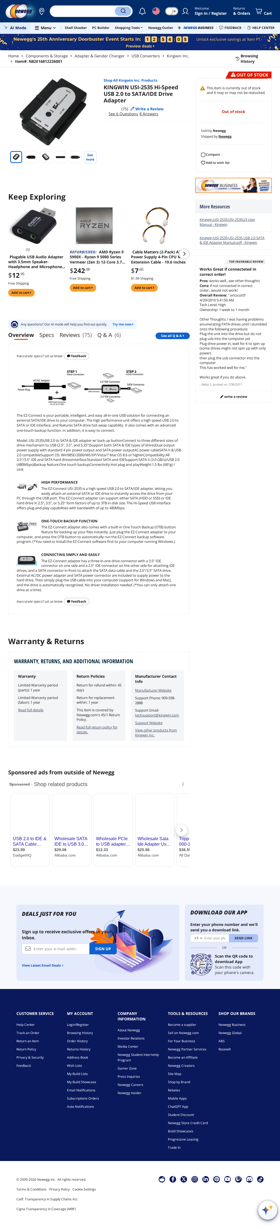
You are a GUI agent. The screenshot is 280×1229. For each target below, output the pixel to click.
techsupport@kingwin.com (157, 715)
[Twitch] (238, 1179)
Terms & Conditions (31, 1189)
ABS (221, 1041)
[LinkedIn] (205, 1179)
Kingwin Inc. (178, 55)
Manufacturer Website (153, 690)
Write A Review (235, 396)
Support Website (148, 722)
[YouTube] (227, 1179)
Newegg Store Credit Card (188, 1123)
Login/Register (78, 1024)
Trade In (174, 1147)
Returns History (79, 1049)
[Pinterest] (216, 1179)
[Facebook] (172, 1179)
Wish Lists (74, 1065)
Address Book (77, 1057)
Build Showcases (180, 1131)
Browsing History (80, 1032)
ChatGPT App (178, 1106)
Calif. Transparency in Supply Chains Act (46, 1199)
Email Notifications (81, 1090)
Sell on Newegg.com (183, 1032)
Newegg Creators (181, 1065)
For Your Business (181, 1041)
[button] (42, 11)
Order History (77, 1041)
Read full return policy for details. (97, 730)
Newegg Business (232, 1024)
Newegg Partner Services (187, 1049)
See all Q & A (171, 335)
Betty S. (207, 384)
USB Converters (146, 55)
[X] (183, 1179)
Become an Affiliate (183, 1057)
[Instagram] (194, 1179)
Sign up (103, 948)
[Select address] (42, 11)
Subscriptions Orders (83, 1098)
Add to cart (20, 292)
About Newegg (129, 1030)
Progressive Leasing (183, 1139)
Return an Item (27, 1041)
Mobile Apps (177, 1098)
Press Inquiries (129, 1076)
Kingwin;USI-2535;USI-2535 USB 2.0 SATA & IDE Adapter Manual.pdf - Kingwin (232, 240)
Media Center (128, 1046)
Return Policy (26, 1049)
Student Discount (181, 1114)
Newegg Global (230, 1032)
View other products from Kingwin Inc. (156, 733)
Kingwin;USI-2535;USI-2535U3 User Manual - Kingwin (227, 222)
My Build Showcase (81, 1082)
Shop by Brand (179, 1082)
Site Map (174, 1073)
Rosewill (224, 1049)
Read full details (30, 709)
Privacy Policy (59, 1189)
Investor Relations (131, 1038)
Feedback (78, 356)
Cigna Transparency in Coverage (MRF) (46, 1209)
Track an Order (27, 1032)
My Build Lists (77, 1073)
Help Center (25, 1024)
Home (13, 55)
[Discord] (249, 1179)
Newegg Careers (130, 1084)
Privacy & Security (30, 1057)
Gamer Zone (127, 1068)
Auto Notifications (80, 1106)
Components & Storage (47, 55)
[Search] (123, 11)
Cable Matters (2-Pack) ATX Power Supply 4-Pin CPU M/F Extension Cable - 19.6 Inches (158, 257)
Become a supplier (182, 1024)
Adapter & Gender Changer (100, 55)
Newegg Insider (129, 1093)
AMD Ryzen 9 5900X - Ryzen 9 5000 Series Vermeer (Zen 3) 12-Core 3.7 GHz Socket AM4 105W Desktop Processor (97, 257)
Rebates (174, 1090)
